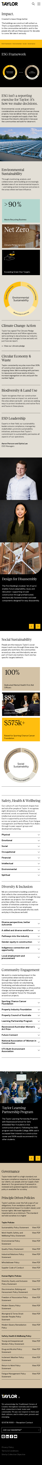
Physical (6, 835)
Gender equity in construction (17, 942)
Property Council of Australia (16, 1015)
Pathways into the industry (15, 936)
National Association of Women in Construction (19, 1042)
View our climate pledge (14, 346)
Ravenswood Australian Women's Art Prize (18, 1028)
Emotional (7, 840)
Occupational (8, 852)
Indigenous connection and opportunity (15, 949)
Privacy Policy (8, 1447)
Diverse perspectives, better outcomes (16, 923)
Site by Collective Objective (13, 1455)
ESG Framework (7, 44)
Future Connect (10, 1035)
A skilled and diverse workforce (17, 930)
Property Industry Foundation (17, 1010)
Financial (6, 858)
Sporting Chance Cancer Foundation (14, 1002)
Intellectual (7, 864)
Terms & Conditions (10, 1451)
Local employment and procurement (13, 957)
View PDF (36, 1228)
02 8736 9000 (8, 1423)
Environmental (17, 44)
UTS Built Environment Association (13, 1050)
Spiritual (6, 875)
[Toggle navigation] (38, 4)
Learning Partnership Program (17, 1021)
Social (24, 44)
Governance (31, 44)
